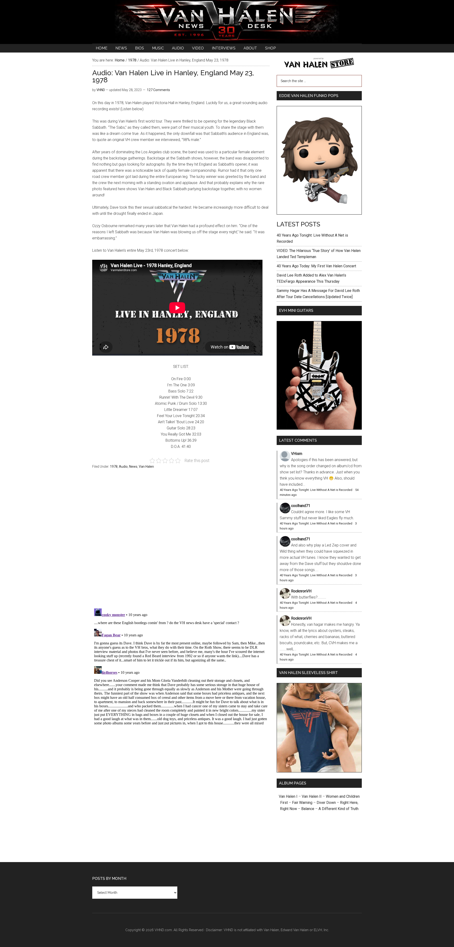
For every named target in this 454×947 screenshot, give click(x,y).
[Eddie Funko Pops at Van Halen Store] (319, 213)
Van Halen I (288, 796)
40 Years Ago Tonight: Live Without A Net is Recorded (316, 490)
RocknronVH (301, 591)
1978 (114, 466)
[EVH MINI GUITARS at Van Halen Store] (319, 428)
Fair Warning (302, 802)
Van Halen (146, 466)
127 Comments (158, 90)
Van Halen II (312, 796)
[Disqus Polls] (181, 541)
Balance (307, 808)
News (133, 466)
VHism (296, 453)
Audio (123, 466)
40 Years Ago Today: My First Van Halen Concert (316, 266)
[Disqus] (181, 666)
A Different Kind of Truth (338, 808)
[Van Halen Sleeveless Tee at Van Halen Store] (319, 771)
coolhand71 (300, 505)
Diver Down (326, 802)
